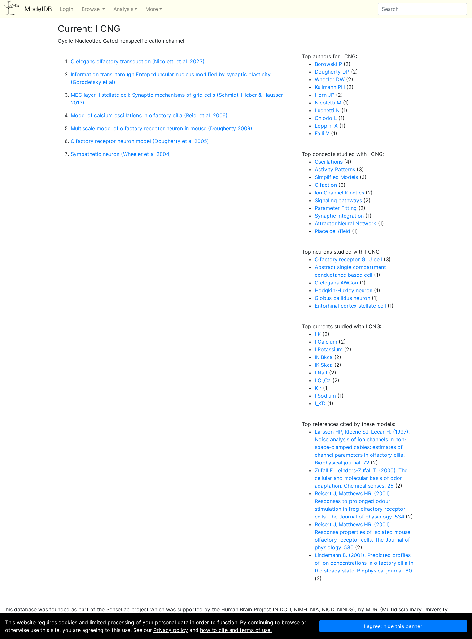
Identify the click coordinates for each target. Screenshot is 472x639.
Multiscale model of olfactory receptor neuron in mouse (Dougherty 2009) (161, 128)
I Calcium (326, 341)
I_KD (320, 403)
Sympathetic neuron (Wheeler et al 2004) (121, 154)
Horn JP (324, 95)
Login (66, 9)
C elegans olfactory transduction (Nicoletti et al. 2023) (138, 61)
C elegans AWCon (336, 282)
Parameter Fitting (336, 208)
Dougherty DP (332, 71)
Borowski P (328, 64)
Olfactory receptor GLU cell (348, 259)
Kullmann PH (330, 87)
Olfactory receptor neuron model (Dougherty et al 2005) (140, 141)
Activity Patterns (335, 169)
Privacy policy (170, 630)
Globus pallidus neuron (342, 298)
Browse (91, 9)
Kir (318, 388)
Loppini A (326, 125)
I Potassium (329, 349)
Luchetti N (327, 110)
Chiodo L (326, 118)
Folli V (322, 133)
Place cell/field (332, 231)
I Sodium (325, 395)
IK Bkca (324, 357)
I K (318, 334)
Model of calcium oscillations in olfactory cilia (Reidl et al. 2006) (149, 115)
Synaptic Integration (339, 215)
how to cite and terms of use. (236, 630)
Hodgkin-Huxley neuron (343, 290)
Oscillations (329, 161)
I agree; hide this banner (393, 626)
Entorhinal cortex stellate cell (350, 305)
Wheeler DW (330, 79)
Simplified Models (336, 177)
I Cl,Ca (323, 380)
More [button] (151, 9)
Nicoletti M (328, 102)
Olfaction (326, 185)
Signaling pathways (338, 200)
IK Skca (324, 365)
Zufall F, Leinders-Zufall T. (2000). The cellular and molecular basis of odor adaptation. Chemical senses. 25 (361, 478)
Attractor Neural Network (345, 223)
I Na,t (321, 372)
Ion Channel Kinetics (339, 192)
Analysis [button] (123, 9)
